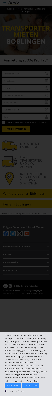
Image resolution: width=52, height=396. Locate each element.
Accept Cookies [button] (12, 385)
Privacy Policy (33, 381)
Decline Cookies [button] (31, 385)
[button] (14, 391)
